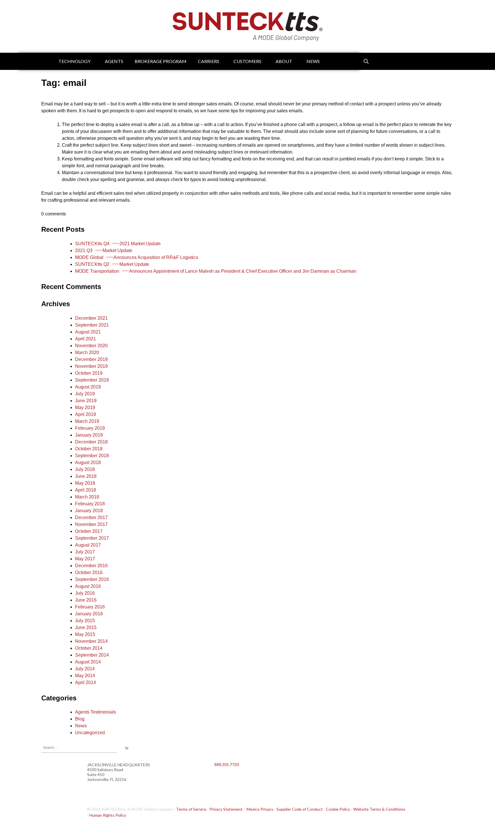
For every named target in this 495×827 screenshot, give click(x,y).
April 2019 (85, 414)
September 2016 (92, 579)
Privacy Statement (226, 809)
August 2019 (88, 386)
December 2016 (91, 565)
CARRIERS (208, 61)
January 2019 (89, 435)
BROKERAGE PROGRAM (160, 61)
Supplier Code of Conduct (299, 809)
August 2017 (88, 545)
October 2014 (89, 648)
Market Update (103, 250)
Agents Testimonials (95, 712)
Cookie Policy (338, 809)
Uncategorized (90, 732)
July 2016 (85, 593)
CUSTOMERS (247, 61)
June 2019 (86, 400)
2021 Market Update (118, 243)
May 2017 (85, 558)
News (81, 725)
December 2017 (91, 517)
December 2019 (91, 359)
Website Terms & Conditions (379, 809)
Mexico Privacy (260, 809)
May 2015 (85, 634)
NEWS (313, 61)
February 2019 (90, 428)
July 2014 (85, 668)
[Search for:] (79, 747)
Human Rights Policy (107, 815)
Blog (80, 718)
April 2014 (85, 682)
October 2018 (89, 448)
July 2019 (85, 393)
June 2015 (86, 627)
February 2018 (90, 503)
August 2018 (88, 462)
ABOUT (284, 61)
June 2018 (86, 476)
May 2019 (85, 407)
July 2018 (85, 469)
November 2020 (91, 345)
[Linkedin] (221, 779)
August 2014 (88, 661)
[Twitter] (237, 779)
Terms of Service (191, 809)
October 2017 (89, 531)
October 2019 (89, 373)
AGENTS (114, 61)
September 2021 (92, 325)
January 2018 (89, 510)
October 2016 (89, 572)
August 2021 (88, 331)
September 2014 (92, 655)
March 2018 (87, 496)
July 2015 (85, 620)
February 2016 (90, 606)
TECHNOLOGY (74, 61)
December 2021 (91, 318)
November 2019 (91, 366)
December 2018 (91, 441)
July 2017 (85, 551)
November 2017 (91, 524)
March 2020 (87, 352)
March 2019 (87, 421)
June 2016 (86, 600)
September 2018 (92, 455)
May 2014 (85, 675)
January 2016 (89, 613)
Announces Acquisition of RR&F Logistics (136, 257)
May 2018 (85, 483)
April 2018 (85, 490)
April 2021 (85, 338)
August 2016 (88, 586)
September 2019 (92, 380)
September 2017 (92, 538)
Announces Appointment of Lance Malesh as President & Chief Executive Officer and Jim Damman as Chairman (215, 271)
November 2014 (91, 641)
